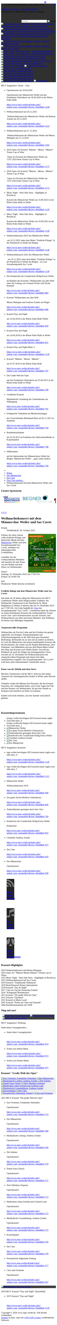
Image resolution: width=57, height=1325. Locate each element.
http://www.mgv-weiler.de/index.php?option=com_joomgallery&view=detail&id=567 (27, 1280)
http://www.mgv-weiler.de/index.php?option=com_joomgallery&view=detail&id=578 (27, 1252)
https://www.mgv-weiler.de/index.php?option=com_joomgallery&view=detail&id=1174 (28, 186)
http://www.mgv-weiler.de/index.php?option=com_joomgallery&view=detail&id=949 (27, 791)
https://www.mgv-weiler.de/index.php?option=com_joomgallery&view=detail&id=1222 (28, 124)
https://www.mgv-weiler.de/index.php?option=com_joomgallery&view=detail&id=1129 (28, 208)
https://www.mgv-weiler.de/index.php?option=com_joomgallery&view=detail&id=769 (27, 815)
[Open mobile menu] (55, 4)
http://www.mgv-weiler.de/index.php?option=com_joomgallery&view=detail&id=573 (27, 1195)
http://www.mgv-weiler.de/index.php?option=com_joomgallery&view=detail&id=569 (27, 1146)
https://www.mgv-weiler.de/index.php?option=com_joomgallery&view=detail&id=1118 (28, 760)
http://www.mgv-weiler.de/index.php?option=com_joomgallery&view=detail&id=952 (27, 831)
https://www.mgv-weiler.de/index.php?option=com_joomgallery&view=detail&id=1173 (28, 165)
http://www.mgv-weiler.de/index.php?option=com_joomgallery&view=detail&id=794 (27, 426)
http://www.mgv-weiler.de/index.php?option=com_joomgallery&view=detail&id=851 (27, 341)
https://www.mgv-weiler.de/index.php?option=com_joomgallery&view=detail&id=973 (27, 1054)
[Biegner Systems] (37, 503)
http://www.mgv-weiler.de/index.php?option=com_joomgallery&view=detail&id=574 (27, 1113)
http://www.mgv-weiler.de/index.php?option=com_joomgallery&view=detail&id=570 (27, 1162)
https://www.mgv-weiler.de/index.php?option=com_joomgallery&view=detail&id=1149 (28, 270)
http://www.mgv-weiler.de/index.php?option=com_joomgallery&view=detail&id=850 (27, 324)
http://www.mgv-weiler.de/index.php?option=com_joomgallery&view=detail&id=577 (27, 1264)
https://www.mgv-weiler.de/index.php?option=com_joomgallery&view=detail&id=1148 (28, 248)
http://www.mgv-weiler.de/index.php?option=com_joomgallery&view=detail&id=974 (27, 1042)
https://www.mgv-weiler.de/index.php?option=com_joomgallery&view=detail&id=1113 (28, 775)
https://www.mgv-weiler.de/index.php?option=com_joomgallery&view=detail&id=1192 (28, 143)
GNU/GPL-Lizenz (32, 1317)
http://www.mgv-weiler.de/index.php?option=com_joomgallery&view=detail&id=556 (27, 1240)
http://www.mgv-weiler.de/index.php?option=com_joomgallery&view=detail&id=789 (27, 388)
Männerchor (6, 542)
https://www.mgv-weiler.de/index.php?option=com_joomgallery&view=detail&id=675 (27, 843)
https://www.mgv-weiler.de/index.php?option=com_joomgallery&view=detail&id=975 (27, 1066)
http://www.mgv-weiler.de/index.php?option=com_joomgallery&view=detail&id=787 (27, 369)
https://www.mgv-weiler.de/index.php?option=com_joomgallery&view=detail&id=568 (27, 872)
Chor (36, 608)
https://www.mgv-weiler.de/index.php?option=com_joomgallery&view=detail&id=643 (27, 855)
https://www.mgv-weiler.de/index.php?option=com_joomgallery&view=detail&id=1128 (28, 229)
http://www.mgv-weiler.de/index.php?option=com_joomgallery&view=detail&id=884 (27, 291)
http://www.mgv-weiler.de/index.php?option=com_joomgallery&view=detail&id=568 (27, 1129)
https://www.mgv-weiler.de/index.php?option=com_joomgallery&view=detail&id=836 (27, 803)
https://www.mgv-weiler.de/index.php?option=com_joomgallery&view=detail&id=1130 (28, 353)
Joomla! (4, 1317)
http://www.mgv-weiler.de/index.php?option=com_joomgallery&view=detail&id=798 (27, 445)
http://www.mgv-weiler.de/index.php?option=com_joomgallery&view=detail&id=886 (27, 308)
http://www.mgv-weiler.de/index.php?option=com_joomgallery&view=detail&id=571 (27, 1179)
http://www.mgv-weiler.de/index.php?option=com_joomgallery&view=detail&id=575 (27, 1228)
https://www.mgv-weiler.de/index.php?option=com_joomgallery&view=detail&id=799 (27, 464)
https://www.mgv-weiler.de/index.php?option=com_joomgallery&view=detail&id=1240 (28, 105)
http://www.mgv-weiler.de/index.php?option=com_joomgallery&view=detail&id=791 (27, 407)
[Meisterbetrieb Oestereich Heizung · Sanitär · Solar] (11, 503)
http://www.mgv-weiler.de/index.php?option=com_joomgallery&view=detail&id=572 (27, 1212)
